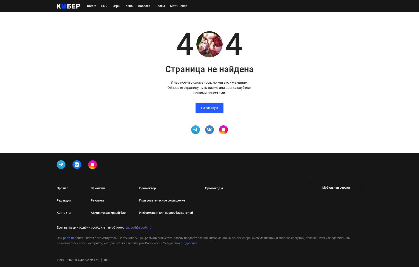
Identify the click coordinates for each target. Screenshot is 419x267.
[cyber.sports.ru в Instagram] (93, 165)
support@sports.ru (138, 227)
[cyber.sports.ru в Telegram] (62, 165)
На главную (209, 108)
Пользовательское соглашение (162, 200)
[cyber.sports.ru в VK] (77, 165)
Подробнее (189, 243)
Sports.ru (67, 238)
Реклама (97, 200)
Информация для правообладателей (166, 212)
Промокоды (214, 188)
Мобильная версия (336, 187)
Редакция (64, 200)
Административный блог (109, 212)
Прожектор (147, 188)
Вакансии (98, 188)
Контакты (64, 212)
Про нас (62, 188)
